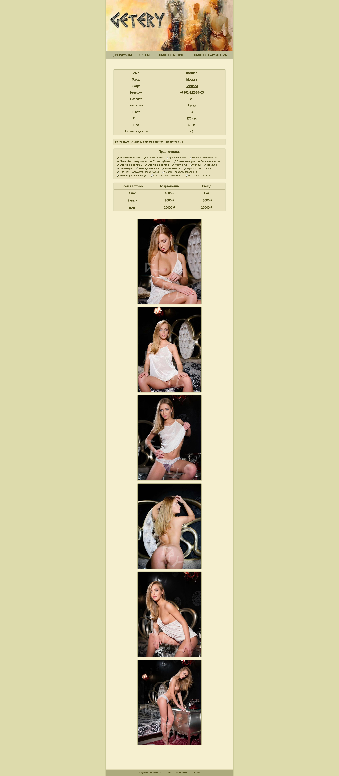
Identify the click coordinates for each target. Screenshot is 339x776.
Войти (197, 773)
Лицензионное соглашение (151, 773)
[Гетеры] (138, 30)
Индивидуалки (121, 54)
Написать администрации (179, 773)
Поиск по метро (170, 54)
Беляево (192, 86)
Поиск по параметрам (210, 54)
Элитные (144, 54)
